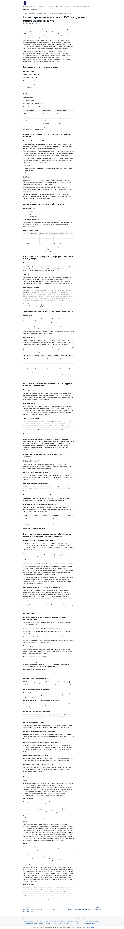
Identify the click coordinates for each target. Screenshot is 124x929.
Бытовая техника (67, 923)
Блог (24, 918)
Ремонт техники (42, 7)
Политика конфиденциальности (91, 918)
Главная (25, 13)
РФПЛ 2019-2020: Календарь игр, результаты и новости (84, 908)
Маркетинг (51, 7)
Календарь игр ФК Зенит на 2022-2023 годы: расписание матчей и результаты (40, 909)
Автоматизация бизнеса (30, 7)
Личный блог (32, 13)
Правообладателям (28, 921)
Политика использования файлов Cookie (70, 918)
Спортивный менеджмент (30, 9)
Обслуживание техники (89, 923)
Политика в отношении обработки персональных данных (42, 918)
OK (92, 927)
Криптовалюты (49, 923)
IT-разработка (77, 923)
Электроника (58, 923)
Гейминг (41, 923)
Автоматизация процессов (63, 7)
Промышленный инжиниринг (80, 7)
